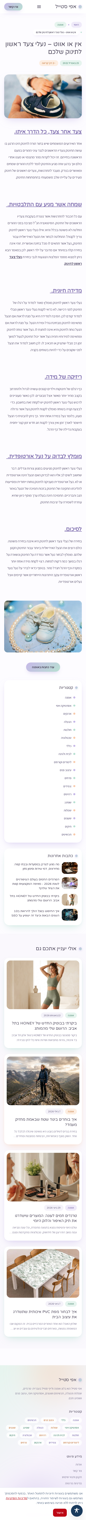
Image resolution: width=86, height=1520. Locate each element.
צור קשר (77, 1471)
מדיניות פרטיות (73, 1483)
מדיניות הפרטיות (16, 1498)
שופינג (26, 1427)
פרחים (24, 1442)
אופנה (60, 24)
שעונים (12, 1427)
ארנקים (38, 1442)
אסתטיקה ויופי (72, 1427)
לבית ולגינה (59, 1435)
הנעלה (40, 1427)
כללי (63, 1420)
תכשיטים (32, 1420)
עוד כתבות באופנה (43, 667)
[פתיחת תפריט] (39, 6)
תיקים (12, 1435)
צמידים (52, 1442)
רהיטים (42, 1435)
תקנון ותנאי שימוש (72, 1477)
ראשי (76, 24)
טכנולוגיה (27, 1435)
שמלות (54, 1427)
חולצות (75, 1435)
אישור (59, 1513)
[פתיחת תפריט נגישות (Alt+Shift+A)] (77, 1511)
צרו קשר (13, 7)
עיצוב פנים (49, 1420)
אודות (79, 1464)
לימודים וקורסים (71, 1442)
